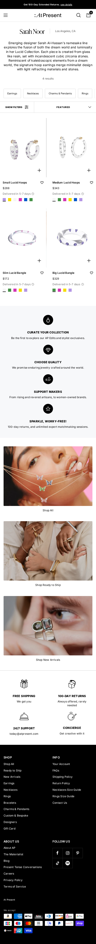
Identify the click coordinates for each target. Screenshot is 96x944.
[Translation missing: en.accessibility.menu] (8, 15)
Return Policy (61, 783)
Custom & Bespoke (16, 815)
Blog (6, 860)
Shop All (9, 764)
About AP (10, 847)
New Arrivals (12, 776)
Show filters (13, 107)
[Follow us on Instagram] (68, 853)
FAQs (55, 770)
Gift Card (9, 828)
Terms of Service (15, 886)
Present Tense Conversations (23, 867)
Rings (85, 93)
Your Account (61, 764)
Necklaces (33, 93)
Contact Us (59, 802)
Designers (10, 822)
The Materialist (13, 854)
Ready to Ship (13, 770)
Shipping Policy (62, 776)
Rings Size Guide (63, 796)
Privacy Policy (13, 880)
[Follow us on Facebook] (57, 853)
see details (66, 4)
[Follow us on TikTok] (57, 863)
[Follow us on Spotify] (68, 863)
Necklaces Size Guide (66, 789)
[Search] (79, 15)
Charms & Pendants (60, 93)
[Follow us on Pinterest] (78, 853)
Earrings (12, 93)
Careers (9, 873)
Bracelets (10, 802)
